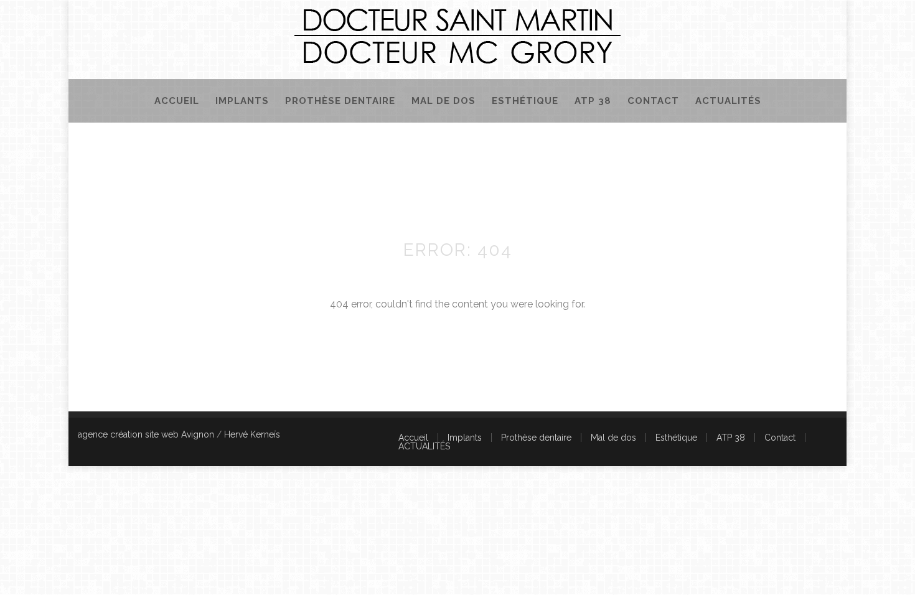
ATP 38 (593, 101)
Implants (242, 101)
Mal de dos (443, 101)
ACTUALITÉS (728, 101)
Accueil (176, 101)
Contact (653, 101)
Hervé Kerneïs (252, 434)
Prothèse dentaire (340, 101)
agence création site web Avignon (146, 434)
